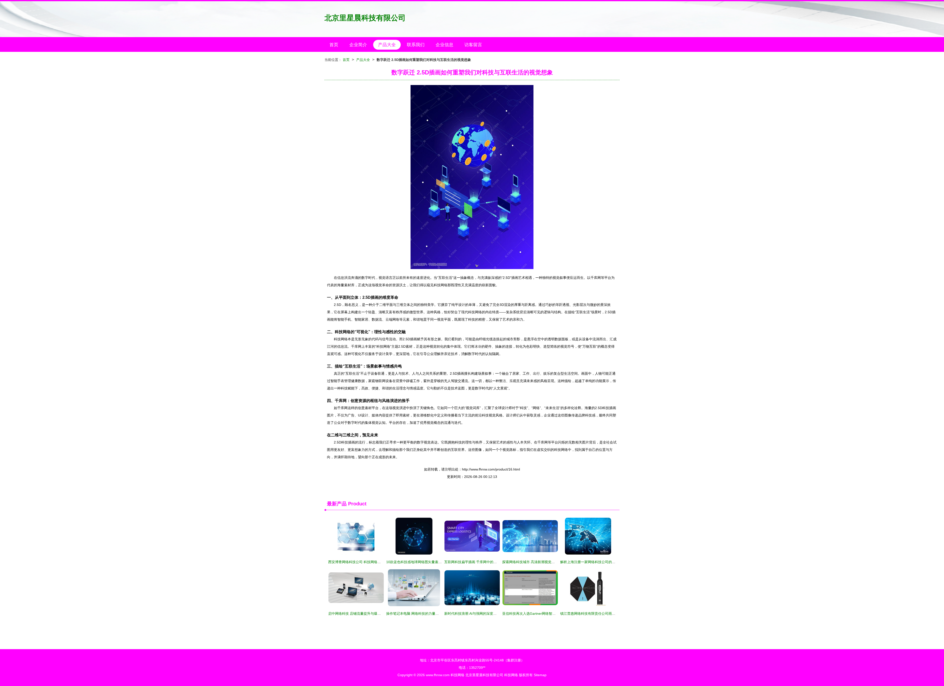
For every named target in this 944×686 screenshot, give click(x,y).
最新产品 (337, 503)
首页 (333, 44)
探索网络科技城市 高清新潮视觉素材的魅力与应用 (540, 562)
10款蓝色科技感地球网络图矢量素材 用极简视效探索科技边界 (433, 562)
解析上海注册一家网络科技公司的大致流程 (593, 562)
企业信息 (444, 44)
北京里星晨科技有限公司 (365, 18)
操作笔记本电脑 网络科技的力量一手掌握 (417, 613)
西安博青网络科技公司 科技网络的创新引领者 (363, 562)
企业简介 (358, 44)
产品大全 (387, 44)
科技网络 (457, 675)
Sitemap (540, 675)
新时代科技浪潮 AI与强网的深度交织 (472, 613)
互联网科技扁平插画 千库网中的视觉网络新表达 (480, 562)
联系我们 (416, 44)
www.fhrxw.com (438, 675)
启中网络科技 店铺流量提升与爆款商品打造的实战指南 (370, 613)
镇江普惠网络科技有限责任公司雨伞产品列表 (594, 613)
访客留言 (473, 44)
